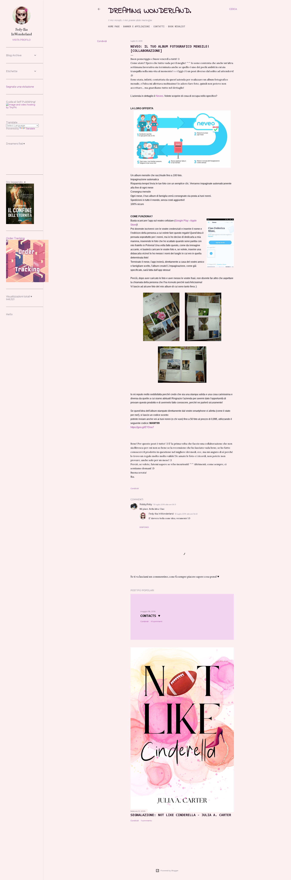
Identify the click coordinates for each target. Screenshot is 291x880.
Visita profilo (21, 39)
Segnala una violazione (20, 86)
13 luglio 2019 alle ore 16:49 (186, 514)
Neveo (159, 96)
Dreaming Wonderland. (149, 11)
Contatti (158, 26)
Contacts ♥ (150, 616)
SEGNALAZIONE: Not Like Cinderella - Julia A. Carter (180, 815)
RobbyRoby (146, 504)
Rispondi (144, 527)
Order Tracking (15, 238)
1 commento (146, 820)
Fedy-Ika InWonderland (161, 513)
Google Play (181, 220)
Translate (30, 128)
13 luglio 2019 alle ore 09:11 (164, 504)
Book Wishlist (176, 26)
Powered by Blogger (169, 870)
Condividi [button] (102, 41)
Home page (114, 26)
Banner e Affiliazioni (136, 26)
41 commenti (156, 621)
